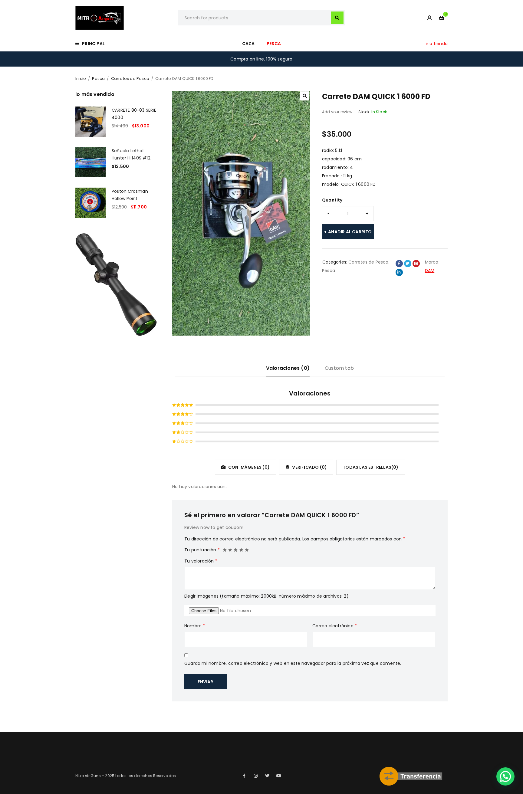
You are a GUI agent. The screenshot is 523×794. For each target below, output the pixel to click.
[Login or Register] (429, 18)
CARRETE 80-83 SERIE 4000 (134, 113)
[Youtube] (279, 776)
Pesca (98, 78)
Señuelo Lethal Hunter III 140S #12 (131, 154)
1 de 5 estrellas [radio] (225, 548)
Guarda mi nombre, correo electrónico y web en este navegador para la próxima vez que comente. (292, 663)
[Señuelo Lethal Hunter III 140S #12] (90, 162)
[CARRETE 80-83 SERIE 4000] (90, 122)
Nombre (194, 626)
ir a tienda (437, 44)
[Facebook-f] (244, 776)
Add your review (337, 111)
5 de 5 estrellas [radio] (247, 548)
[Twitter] (267, 776)
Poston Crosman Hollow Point (130, 195)
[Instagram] (256, 776)
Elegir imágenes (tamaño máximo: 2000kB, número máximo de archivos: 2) (266, 596)
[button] (304, 95)
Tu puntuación (202, 550)
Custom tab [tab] (339, 368)
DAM (430, 270)
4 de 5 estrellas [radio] (241, 548)
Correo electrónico (334, 626)
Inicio (80, 78)
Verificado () (309, 467)
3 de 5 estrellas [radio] (236, 548)
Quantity (332, 200)
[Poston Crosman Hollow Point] (90, 203)
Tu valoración (200, 561)
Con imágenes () (248, 467)
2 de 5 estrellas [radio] (230, 548)
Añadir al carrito (350, 232)
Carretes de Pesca (130, 78)
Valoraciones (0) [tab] (288, 368)
